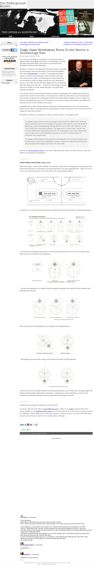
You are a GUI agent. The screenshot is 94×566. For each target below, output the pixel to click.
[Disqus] (56, 490)
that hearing (32, 74)
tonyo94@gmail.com (51, 409)
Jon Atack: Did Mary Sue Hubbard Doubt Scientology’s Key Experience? (34, 43)
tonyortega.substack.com (9, 76)
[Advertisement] (60, 4)
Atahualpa (53, 564)
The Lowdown (13, 39)
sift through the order (36, 150)
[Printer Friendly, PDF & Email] (26, 430)
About (32, 36)
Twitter (71, 409)
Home (10, 36)
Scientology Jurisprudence (41, 433)
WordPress (47, 564)
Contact (68, 563)
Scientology (55, 36)
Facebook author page (43, 411)
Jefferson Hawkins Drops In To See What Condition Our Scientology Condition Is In (78, 43)
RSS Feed (62, 563)
